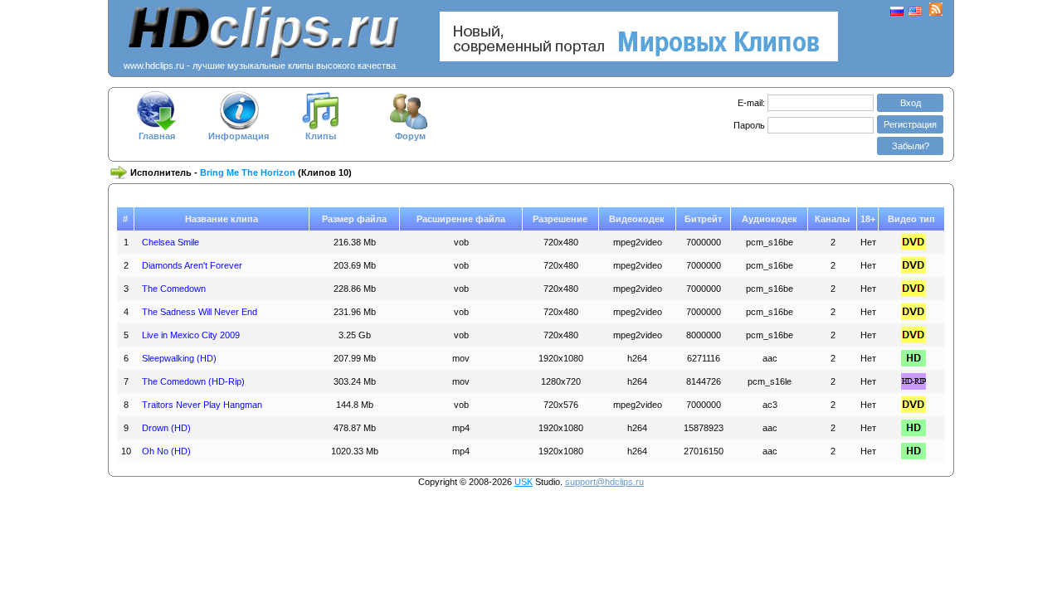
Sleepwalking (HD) (179, 358)
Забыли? (910, 146)
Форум (410, 136)
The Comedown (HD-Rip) (193, 381)
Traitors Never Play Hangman (202, 405)
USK (523, 482)
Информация (238, 136)
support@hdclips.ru (604, 482)
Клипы (320, 136)
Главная (157, 136)
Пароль (750, 125)
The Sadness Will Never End (199, 312)
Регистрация (910, 124)
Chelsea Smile (170, 242)
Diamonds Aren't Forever (192, 265)
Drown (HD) (166, 428)
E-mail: (751, 103)
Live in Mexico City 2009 (191, 335)
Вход (910, 103)
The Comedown (174, 289)
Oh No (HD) (166, 451)
